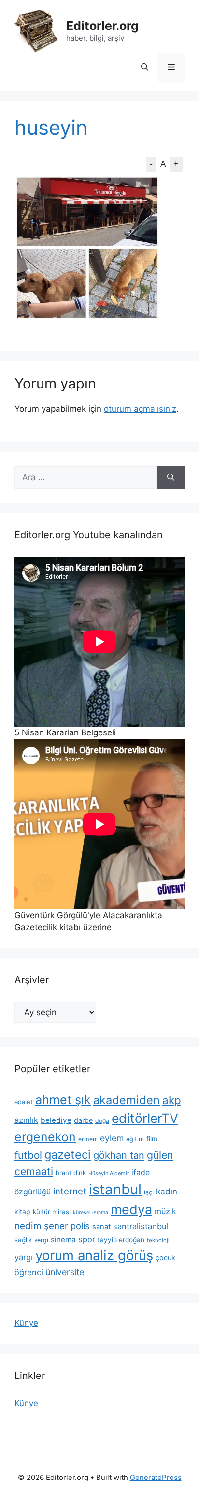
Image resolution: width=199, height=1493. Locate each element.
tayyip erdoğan (121, 1240)
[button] (144, 67)
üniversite (64, 1272)
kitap (22, 1211)
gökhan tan (118, 1155)
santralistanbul (141, 1226)
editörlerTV (145, 1118)
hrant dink (71, 1173)
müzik (165, 1211)
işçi (149, 1192)
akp (171, 1099)
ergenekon (45, 1137)
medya (131, 1210)
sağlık (23, 1240)
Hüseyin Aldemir (108, 1173)
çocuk (165, 1257)
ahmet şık (63, 1099)
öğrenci (28, 1272)
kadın (166, 1191)
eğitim (135, 1139)
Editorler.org (102, 25)
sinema (63, 1239)
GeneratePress (156, 1477)
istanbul (115, 1189)
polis (80, 1225)
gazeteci (67, 1155)
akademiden (126, 1100)
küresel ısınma (90, 1212)
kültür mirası (52, 1212)
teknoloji (158, 1240)
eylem (112, 1138)
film (151, 1139)
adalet (23, 1101)
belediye (56, 1120)
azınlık (26, 1120)
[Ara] (171, 477)
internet (69, 1191)
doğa (102, 1120)
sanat (101, 1226)
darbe (83, 1120)
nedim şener (41, 1226)
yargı (23, 1257)
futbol (28, 1155)
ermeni (88, 1139)
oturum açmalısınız (140, 409)
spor (86, 1239)
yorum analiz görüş (94, 1255)
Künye (26, 1323)
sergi (41, 1240)
